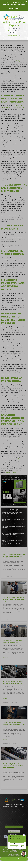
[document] (14, 430)
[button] (26, 1)
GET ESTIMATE (14, 8)
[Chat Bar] (14, 859)
